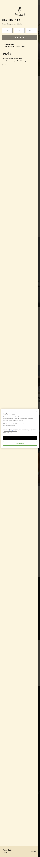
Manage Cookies (20, 443)
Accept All (20, 438)
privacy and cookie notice (10, 430)
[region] (20, 428)
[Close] (36, 411)
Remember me (9, 44)
